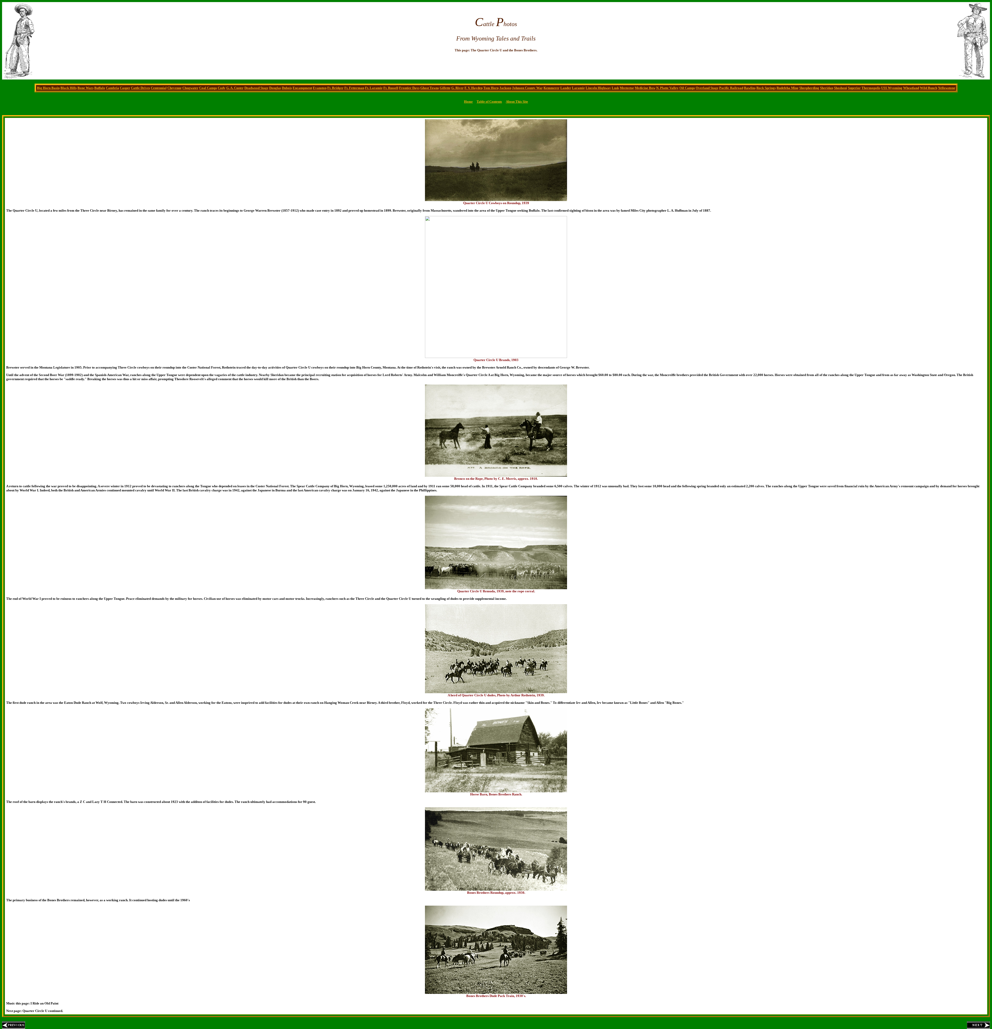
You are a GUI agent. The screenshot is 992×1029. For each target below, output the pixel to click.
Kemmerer (552, 88)
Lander (565, 88)
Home (468, 101)
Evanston (320, 88)
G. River (457, 88)
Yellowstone (946, 88)
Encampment (302, 88)
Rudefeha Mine (788, 88)
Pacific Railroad (731, 88)
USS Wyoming (891, 88)
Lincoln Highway (598, 88)
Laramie (578, 88)
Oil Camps (687, 88)
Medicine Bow (645, 88)
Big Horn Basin (48, 88)
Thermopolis (871, 88)
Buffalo (99, 88)
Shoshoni (840, 88)
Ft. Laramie (374, 88)
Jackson (505, 88)
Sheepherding (809, 88)
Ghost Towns (429, 88)
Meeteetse (627, 88)
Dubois (287, 88)
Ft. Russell (390, 88)
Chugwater (190, 88)
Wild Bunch (928, 88)
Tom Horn (491, 88)
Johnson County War (527, 88)
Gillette (445, 88)
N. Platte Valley (667, 88)
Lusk (615, 88)
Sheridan (826, 88)
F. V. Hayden (473, 88)
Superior (854, 88)
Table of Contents (489, 101)
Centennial (159, 88)
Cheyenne (174, 88)
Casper (125, 88)
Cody (222, 88)
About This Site (517, 101)
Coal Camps (208, 88)
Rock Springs (766, 88)
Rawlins (750, 88)
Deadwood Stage (256, 88)
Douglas (275, 88)
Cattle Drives (140, 88)
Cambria (112, 88)
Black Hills (68, 88)
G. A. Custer (235, 88)
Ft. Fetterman (354, 88)
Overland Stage (707, 88)
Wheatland (911, 88)
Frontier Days (409, 88)
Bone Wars (86, 88)
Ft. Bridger (335, 88)
